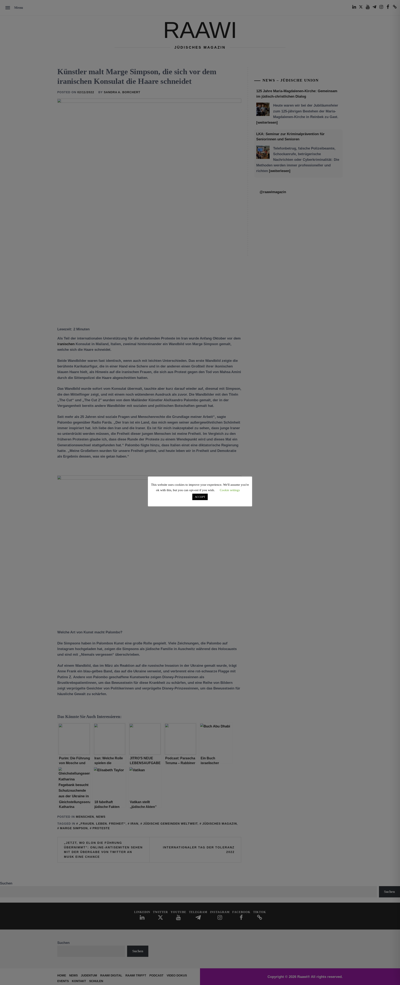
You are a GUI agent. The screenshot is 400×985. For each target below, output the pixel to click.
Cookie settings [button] (230, 490)
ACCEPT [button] (200, 496)
